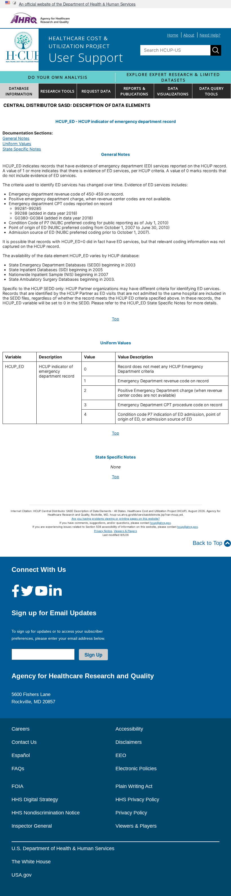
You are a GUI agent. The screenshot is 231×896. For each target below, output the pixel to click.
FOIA (17, 786)
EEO (120, 755)
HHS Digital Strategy (35, 799)
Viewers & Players (125, 531)
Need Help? (209, 35)
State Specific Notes (22, 149)
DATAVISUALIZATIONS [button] (173, 91)
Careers (21, 729)
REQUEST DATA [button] (96, 91)
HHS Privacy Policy (137, 799)
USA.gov (22, 875)
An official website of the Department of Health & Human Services (77, 4)
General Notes (16, 138)
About (188, 35)
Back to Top (208, 543)
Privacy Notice (103, 531)
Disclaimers (128, 742)
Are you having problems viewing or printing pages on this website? (116, 518)
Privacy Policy (131, 813)
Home (172, 35)
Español (21, 755)
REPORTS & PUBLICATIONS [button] (134, 91)
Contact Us (24, 742)
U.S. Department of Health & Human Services (63, 848)
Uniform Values (17, 143)
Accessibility (129, 729)
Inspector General (32, 826)
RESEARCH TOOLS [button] (58, 91)
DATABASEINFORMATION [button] (19, 91)
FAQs (18, 768)
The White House (31, 861)
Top (115, 318)
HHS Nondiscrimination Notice (46, 813)
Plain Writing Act (133, 786)
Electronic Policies (136, 768)
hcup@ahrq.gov (160, 522)
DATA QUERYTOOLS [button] (211, 91)
